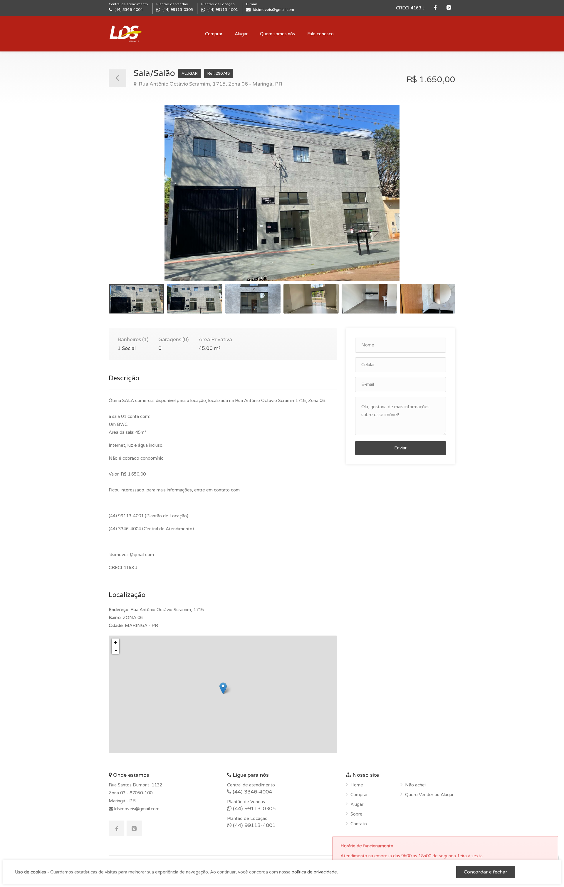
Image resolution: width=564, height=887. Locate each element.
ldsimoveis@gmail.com (136, 808)
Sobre (356, 814)
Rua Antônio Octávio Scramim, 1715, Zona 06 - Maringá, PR (209, 84)
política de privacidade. (315, 872)
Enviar (400, 448)
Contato (358, 823)
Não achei (415, 785)
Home (356, 785)
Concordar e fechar (485, 872)
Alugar (241, 33)
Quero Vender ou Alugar (429, 794)
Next (438, 200)
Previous (125, 200)
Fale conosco (320, 33)
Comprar (213, 33)
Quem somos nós (277, 33)
